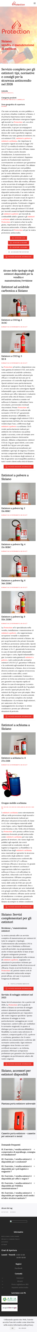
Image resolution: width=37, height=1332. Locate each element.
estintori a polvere (23, 138)
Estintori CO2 (20, 238)
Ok (12, 1328)
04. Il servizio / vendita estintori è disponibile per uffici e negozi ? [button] (16, 1177)
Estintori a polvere (20, 242)
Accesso (4, 1242)
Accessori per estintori (20, 252)
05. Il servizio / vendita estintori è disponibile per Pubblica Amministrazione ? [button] (16, 1186)
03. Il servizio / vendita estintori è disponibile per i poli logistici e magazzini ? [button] (16, 1169)
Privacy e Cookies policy (10, 1239)
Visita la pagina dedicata (20, 984)
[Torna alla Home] (18, 3)
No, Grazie (22, 1328)
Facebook (18, 1268)
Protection (18, 122)
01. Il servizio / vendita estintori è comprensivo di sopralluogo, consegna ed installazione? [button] (18, 1152)
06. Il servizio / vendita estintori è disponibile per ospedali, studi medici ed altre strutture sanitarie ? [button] (17, 1195)
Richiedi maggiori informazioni (19, 256)
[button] (35, 3)
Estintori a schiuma (20, 247)
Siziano (13, 1212)
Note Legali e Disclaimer (10, 1236)
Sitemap (4, 1244)
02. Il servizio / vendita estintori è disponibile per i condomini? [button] (16, 1160)
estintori (4, 1212)
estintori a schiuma (9, 141)
